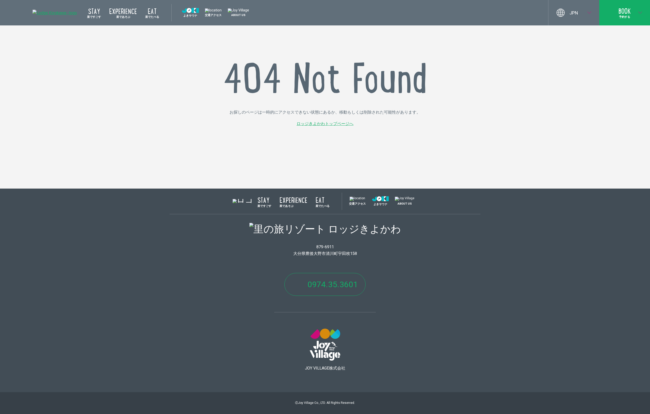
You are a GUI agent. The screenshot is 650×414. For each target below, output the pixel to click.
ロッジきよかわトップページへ (325, 123)
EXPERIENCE (123, 13)
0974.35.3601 (332, 284)
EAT (152, 13)
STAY (94, 13)
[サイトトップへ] (54, 12)
